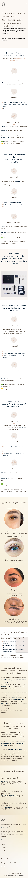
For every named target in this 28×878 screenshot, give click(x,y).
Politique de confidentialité (8, 863)
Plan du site (4, 867)
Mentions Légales (6, 859)
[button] (26, 3)
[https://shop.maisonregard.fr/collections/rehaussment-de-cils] (14, 284)
